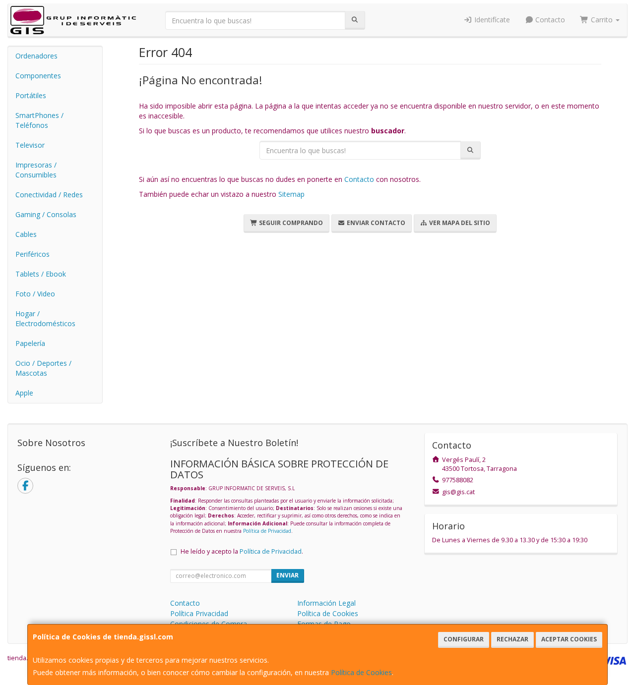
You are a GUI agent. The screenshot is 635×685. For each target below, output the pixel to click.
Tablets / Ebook (40, 274)
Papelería (30, 343)
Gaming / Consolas (45, 214)
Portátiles (30, 95)
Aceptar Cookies (569, 639)
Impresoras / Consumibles (36, 169)
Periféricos (32, 254)
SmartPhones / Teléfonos (39, 120)
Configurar (464, 639)
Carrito (602, 19)
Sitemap (291, 194)
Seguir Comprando (290, 223)
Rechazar (512, 639)
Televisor (30, 145)
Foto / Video (35, 293)
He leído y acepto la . (242, 551)
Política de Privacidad (267, 530)
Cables (26, 234)
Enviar (287, 575)
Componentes (38, 75)
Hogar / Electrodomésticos (45, 318)
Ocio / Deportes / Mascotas (43, 368)
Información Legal (326, 603)
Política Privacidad (199, 613)
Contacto (549, 19)
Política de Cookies (361, 672)
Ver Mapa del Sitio (459, 223)
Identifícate (491, 19)
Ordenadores (36, 55)
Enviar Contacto (375, 223)
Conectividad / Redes (49, 194)
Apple (24, 393)
